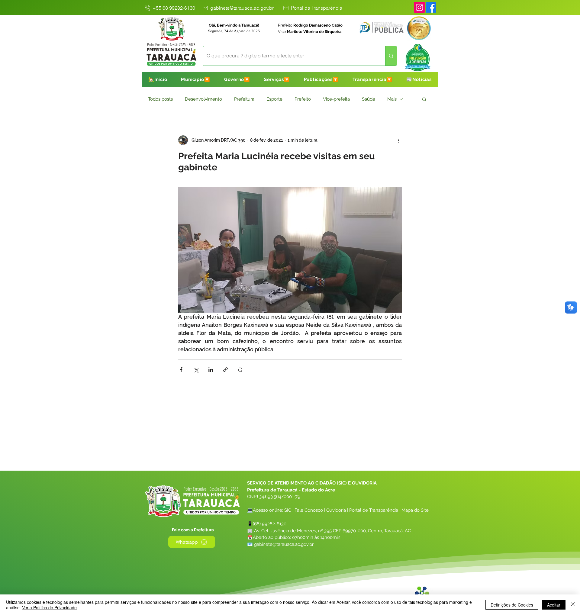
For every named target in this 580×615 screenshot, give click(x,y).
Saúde (368, 99)
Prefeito (303, 99)
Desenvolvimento (203, 99)
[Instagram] (419, 7)
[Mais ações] (398, 140)
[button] (196, 79)
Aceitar (553, 605)
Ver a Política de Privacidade (49, 607)
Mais (392, 99)
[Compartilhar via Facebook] (181, 369)
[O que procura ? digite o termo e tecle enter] (391, 56)
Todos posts (160, 99)
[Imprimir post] (240, 369)
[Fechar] (572, 604)
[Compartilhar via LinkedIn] (211, 369)
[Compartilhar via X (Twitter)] (196, 369)
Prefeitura (244, 99)
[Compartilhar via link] (225, 369)
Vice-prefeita (336, 99)
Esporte (274, 99)
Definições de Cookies (512, 605)
